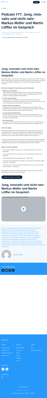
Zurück (4, 8)
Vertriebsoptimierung (23, 243)
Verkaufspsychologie (14, 237)
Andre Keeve (4, 228)
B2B (9, 228)
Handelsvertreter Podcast (33, 232)
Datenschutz (21, 393)
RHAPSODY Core (5, 350)
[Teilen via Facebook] (2, 270)
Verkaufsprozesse (5, 237)
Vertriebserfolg (14, 241)
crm (8, 230)
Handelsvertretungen (28, 233)
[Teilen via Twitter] (6, 270)
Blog (32, 347)
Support (18, 353)
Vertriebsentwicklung (31, 239)
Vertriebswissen (41, 244)
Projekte (29, 235)
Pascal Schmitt (7, 32)
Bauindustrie (4, 230)
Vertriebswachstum (24, 244)
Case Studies (19, 350)
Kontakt (36, 2)
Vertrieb (29, 237)
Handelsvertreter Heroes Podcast (20, 232)
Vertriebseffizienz (23, 239)
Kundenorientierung (23, 235)
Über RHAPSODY (20, 347)
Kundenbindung (14, 235)
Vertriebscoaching (5, 239)
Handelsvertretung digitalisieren (17, 233)
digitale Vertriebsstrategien (15, 230)
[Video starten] (23, 209)
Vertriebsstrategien (5, 244)
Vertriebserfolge (21, 241)
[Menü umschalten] (44, 2)
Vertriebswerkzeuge (33, 244)
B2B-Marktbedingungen (15, 228)
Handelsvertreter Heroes (6, 232)
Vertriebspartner (32, 243)
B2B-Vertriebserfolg (36, 228)
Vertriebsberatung (35, 237)
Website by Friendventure (23, 390)
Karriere (18, 355)
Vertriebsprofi (39, 243)
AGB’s (26, 393)
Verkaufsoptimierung (36, 235)
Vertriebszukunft (4, 246)
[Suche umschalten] (41, 2)
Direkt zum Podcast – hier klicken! (12, 177)
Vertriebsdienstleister (14, 239)
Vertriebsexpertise (29, 241)
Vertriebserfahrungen (6, 241)
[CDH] (22, 379)
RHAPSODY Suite (5, 347)
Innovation (36, 233)
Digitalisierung (25, 230)
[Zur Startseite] (4, 2)
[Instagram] (2, 369)
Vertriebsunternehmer (14, 244)
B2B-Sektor (23, 228)
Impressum (14, 393)
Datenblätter (32, 393)
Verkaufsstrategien (23, 237)
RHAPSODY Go (5, 355)
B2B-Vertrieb (29, 228)
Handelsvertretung (5, 233)
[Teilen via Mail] (13, 270)
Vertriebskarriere (15, 243)
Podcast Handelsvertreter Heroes (7, 34)
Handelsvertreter (32, 230)
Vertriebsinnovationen (6, 243)
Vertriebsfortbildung (38, 241)
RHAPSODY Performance (7, 353)
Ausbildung (18, 358)
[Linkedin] (6, 369)
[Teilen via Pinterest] (9, 270)
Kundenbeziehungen (6, 235)
